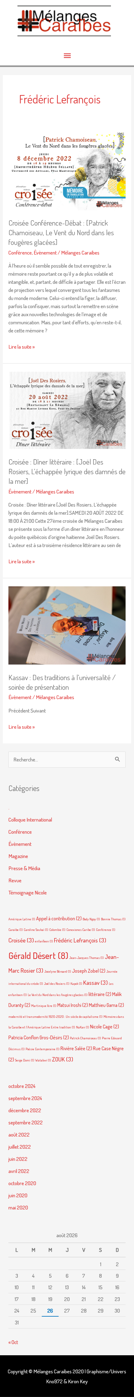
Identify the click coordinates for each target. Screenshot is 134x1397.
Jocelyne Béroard (57, 971)
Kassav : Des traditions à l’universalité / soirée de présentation (62, 682)
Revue (15, 880)
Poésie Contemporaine (43, 1049)
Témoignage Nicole (27, 892)
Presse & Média (24, 868)
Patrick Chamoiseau (85, 1038)
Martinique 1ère (43, 1006)
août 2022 (19, 1134)
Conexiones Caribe (80, 929)
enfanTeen (44, 941)
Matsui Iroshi (72, 1005)
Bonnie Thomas (113, 919)
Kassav (95, 982)
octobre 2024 (22, 1085)
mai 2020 (18, 1207)
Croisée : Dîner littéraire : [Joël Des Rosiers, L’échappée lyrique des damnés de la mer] (67, 471)
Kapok (76, 983)
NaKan (82, 1027)
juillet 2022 (19, 1146)
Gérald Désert (38, 955)
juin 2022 (17, 1158)
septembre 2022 (25, 1122)
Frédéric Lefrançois (80, 940)
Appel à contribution (59, 918)
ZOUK (62, 1059)
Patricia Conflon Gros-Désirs (38, 1037)
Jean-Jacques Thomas (86, 958)
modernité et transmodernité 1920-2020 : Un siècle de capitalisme (55, 1016)
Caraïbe (15, 929)
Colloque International (30, 819)
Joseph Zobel (88, 971)
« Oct (13, 1341)
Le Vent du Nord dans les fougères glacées (58, 995)
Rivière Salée (76, 1048)
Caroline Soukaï (36, 929)
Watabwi (43, 1060)
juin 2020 (17, 1195)
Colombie (57, 929)
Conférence (20, 252)
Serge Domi (24, 1060)
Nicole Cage (104, 1026)
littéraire (100, 994)
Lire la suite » (21, 346)
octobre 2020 (22, 1183)
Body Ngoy (91, 919)
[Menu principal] (67, 55)
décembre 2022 (24, 1110)
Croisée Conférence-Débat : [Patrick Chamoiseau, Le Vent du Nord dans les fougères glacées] (61, 232)
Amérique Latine (21, 919)
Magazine (18, 855)
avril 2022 (18, 1170)
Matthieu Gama (106, 1005)
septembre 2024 (25, 1097)
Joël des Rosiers (56, 983)
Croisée (21, 940)
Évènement (45, 252)
